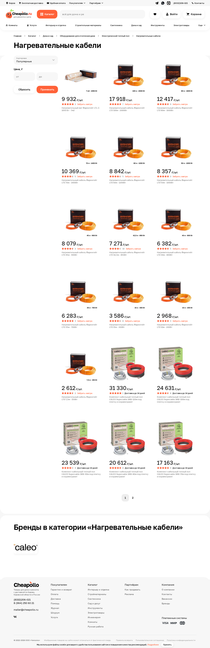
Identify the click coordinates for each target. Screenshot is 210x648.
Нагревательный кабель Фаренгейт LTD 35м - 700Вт (79, 325)
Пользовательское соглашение (150, 640)
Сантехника (116, 25)
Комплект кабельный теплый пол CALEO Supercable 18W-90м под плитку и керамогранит (81, 474)
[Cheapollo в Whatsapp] (163, 3)
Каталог (49, 14)
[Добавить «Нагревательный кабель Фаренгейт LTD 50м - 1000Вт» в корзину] (168, 189)
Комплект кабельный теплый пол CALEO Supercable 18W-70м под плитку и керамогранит (176, 474)
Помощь (55, 603)
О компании (168, 589)
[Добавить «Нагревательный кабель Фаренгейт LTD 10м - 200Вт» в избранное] (159, 274)
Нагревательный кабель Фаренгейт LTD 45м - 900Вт (79, 253)
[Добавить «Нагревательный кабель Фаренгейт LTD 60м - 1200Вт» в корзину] (120, 189)
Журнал (55, 608)
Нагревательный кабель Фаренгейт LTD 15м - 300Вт (127, 325)
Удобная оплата (57, 3)
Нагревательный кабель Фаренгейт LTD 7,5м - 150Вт (79, 398)
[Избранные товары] (155, 14)
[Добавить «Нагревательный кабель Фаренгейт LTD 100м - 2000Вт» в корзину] (120, 116)
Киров (12, 3)
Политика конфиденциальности (181, 640)
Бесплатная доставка (32, 3)
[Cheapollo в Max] (169, 3)
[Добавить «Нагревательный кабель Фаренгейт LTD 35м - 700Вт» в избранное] (64, 274)
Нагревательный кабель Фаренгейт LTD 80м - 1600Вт (174, 109)
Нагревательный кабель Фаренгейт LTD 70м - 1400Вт (79, 181)
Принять (167, 644)
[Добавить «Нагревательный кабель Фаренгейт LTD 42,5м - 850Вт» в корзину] (120, 261)
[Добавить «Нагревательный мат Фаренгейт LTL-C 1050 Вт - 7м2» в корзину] (73, 116)
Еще (200, 25)
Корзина (196, 14)
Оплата (54, 594)
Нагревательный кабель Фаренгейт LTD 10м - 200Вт (174, 325)
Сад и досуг (94, 603)
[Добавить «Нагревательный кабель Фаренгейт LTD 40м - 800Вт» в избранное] (159, 202)
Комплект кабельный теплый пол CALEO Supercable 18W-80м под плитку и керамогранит (128, 474)
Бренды (166, 603)
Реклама (129, 594)
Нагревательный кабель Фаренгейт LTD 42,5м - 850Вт (127, 253)
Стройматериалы (97, 594)
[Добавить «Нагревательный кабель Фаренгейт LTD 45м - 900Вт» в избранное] (64, 202)
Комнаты (92, 622)
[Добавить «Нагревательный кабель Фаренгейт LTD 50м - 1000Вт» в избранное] (159, 130)
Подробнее (153, 644)
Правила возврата (124, 640)
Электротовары (181, 25)
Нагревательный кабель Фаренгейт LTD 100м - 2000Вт (127, 109)
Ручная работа (95, 626)
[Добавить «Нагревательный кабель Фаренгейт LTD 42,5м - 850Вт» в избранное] (111, 202)
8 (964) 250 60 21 (24, 603)
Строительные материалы (88, 25)
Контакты (199, 3)
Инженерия (94, 617)
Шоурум (55, 612)
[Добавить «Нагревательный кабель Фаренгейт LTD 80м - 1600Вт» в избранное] (159, 58)
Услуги (54, 617)
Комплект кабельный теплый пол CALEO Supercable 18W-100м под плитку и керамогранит (173, 399)
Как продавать (132, 589)
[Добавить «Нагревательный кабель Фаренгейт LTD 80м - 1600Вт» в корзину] (168, 116)
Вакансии (167, 598)
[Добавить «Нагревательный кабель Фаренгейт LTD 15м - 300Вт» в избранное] (111, 274)
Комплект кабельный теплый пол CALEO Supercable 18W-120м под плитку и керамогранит (126, 399)
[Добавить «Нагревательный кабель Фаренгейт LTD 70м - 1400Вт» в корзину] (73, 189)
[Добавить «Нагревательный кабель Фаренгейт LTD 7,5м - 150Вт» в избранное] (64, 347)
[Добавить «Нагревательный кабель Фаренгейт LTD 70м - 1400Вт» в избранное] (64, 130)
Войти (174, 14)
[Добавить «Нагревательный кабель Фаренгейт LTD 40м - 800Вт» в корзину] (168, 261)
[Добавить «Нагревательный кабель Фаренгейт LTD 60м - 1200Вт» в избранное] (111, 130)
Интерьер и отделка (56, 25)
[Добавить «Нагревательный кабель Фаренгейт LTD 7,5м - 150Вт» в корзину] (73, 408)
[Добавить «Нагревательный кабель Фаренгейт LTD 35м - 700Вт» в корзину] (73, 333)
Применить (47, 89)
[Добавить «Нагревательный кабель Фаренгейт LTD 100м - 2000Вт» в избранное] (111, 58)
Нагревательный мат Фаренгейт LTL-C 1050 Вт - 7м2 (80, 109)
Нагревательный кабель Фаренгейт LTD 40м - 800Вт (174, 253)
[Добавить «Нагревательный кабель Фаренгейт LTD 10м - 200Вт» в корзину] (168, 333)
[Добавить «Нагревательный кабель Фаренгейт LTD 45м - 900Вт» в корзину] (73, 261)
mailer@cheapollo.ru (26, 609)
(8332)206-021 (180, 3)
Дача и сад (136, 25)
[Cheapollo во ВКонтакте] (15, 617)
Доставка (56, 598)
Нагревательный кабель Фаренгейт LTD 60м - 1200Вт (127, 181)
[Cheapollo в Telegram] (157, 3)
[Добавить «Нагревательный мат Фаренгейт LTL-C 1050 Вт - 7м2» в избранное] (64, 58)
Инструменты (157, 25)
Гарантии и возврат (61, 589)
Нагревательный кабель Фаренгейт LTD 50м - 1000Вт (174, 181)
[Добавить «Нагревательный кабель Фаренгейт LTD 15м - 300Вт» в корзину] (120, 333)
